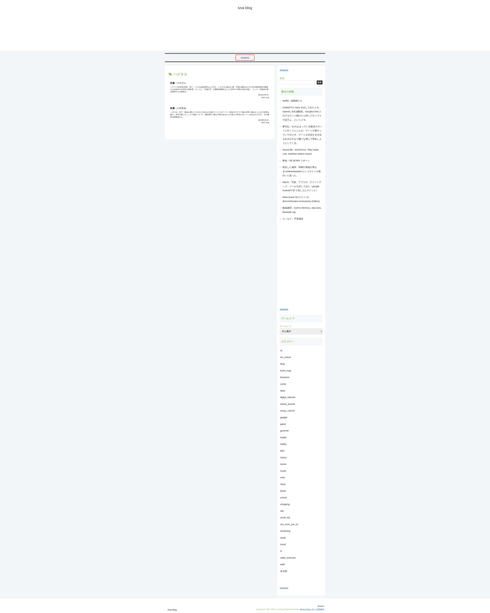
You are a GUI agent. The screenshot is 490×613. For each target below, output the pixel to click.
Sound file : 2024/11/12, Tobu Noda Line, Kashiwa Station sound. (300, 151)
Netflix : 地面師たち (292, 100)
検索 (282, 78)
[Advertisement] (241, 33)
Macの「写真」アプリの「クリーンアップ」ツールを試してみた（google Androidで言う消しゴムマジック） (302, 186)
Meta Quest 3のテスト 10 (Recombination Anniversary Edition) (301, 199)
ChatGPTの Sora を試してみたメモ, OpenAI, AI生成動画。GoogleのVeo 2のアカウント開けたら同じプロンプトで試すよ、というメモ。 (302, 113)
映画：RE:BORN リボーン (296, 160)
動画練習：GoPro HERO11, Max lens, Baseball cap (302, 210)
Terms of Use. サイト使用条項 (312, 609)
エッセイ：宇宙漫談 (293, 218)
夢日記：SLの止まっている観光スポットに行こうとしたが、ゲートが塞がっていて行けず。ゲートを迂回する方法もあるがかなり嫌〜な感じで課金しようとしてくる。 (302, 134)
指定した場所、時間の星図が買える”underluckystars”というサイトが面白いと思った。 (302, 171)
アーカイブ (285, 326)
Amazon (245, 57)
